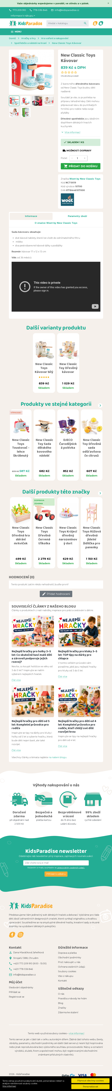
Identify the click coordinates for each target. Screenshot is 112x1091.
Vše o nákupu (65, 976)
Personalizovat (90, 1086)
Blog (60, 1003)
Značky (62, 1008)
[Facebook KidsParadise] (12, 934)
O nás (61, 994)
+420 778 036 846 (23, 969)
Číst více (16, 680)
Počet (64, 158)
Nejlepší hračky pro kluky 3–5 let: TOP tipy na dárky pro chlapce (77, 654)
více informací (76, 1033)
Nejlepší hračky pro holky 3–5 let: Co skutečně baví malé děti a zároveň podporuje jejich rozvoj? (32, 656)
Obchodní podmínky (69, 957)
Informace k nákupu (22, 15)
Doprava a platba (67, 953)
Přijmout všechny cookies (90, 1080)
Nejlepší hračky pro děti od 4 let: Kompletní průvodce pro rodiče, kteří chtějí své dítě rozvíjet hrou (77, 726)
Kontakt (62, 980)
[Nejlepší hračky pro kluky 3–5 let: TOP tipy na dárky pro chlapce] (79, 631)
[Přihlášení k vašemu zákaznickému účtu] (95, 23)
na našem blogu (58, 757)
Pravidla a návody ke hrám (72, 998)
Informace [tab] (31, 216)
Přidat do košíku (81, 166)
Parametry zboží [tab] (77, 216)
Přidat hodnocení (56, 594)
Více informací (9, 1086)
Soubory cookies (67, 971)
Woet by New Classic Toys (84, 179)
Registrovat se (16, 996)
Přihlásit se (14, 992)
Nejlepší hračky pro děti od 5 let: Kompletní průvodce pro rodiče (31, 724)
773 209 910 (19, 10)
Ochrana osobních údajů (71, 967)
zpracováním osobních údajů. (71, 867)
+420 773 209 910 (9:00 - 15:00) (30, 963)
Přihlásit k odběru (56, 874)
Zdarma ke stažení (68, 1012)
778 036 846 (40, 10)
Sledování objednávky (21, 987)
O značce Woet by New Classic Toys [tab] (56, 223)
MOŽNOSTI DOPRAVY (77, 150)
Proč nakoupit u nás (69, 962)
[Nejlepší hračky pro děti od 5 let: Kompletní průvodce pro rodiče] (33, 701)
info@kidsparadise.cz (67, 10)
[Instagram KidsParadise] (20, 934)
